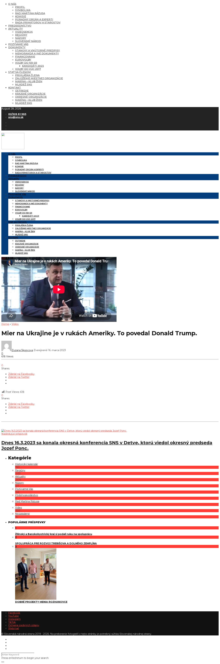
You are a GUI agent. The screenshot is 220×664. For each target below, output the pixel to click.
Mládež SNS (23, 84)
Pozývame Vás (18, 44)
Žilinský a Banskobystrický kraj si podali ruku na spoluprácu (53, 534)
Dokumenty (16, 47)
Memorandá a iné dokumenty (37, 53)
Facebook (14, 612)
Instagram (14, 619)
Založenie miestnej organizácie (39, 78)
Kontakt (14, 87)
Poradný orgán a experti (34, 19)
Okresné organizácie (31, 96)
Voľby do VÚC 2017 (28, 69)
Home (5, 324)
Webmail (13, 628)
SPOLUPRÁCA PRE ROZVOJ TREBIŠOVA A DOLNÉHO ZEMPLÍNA (56, 543)
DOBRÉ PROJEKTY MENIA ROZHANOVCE (41, 601)
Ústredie (22, 90)
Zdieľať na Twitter (18, 377)
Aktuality (15, 28)
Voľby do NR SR (26, 62)
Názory (20, 38)
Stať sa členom (19, 72)
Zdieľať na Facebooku (21, 374)
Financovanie (25, 56)
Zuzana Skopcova (22, 350)
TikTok (12, 622)
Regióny (21, 34)
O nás (12, 4)
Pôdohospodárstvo (26, 495)
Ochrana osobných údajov (23, 625)
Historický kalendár (26, 464)
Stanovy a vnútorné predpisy (37, 50)
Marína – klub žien (28, 81)
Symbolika (22, 10)
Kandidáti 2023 (33, 65)
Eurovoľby (23, 59)
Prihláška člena (27, 75)
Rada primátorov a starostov (37, 22)
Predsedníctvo (19, 25)
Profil (20, 7)
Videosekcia (24, 31)
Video (15, 324)
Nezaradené (22, 513)
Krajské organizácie (30, 93)
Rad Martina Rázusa (30, 13)
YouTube (13, 616)
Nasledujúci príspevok (14, 433)
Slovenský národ (28, 41)
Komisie (20, 16)
